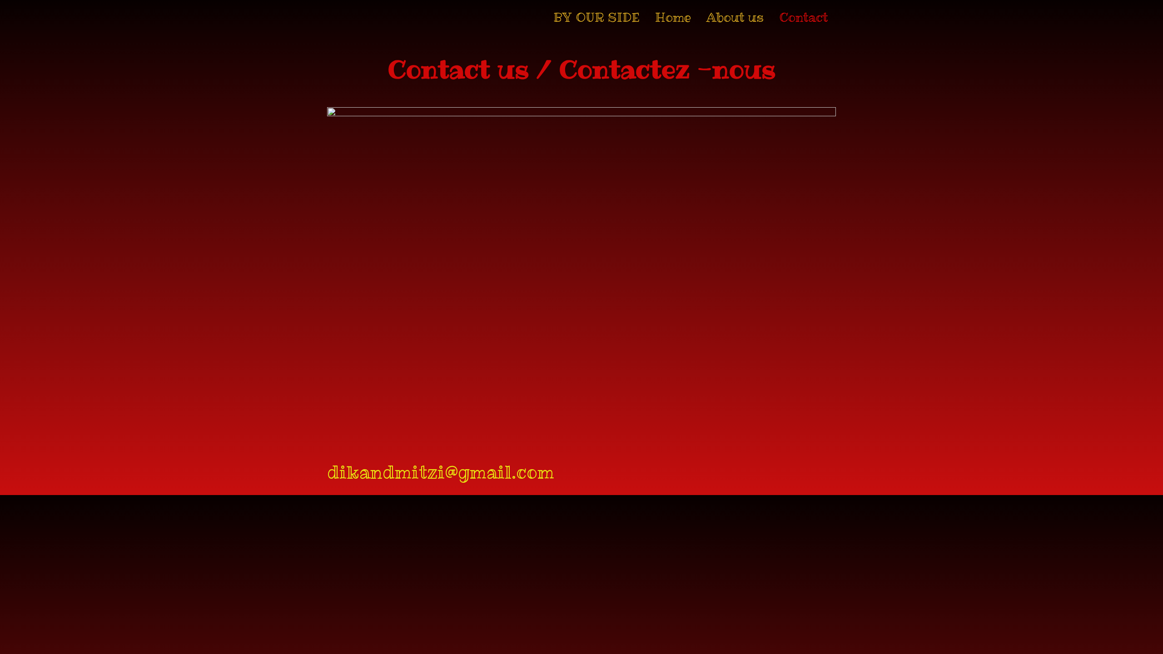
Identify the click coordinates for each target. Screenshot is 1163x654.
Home (673, 17)
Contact (803, 17)
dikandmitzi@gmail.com (440, 472)
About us (735, 17)
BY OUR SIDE (596, 17)
